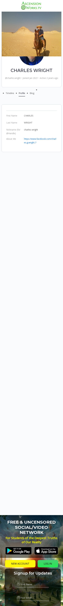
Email (33, 592)
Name (32, 579)
